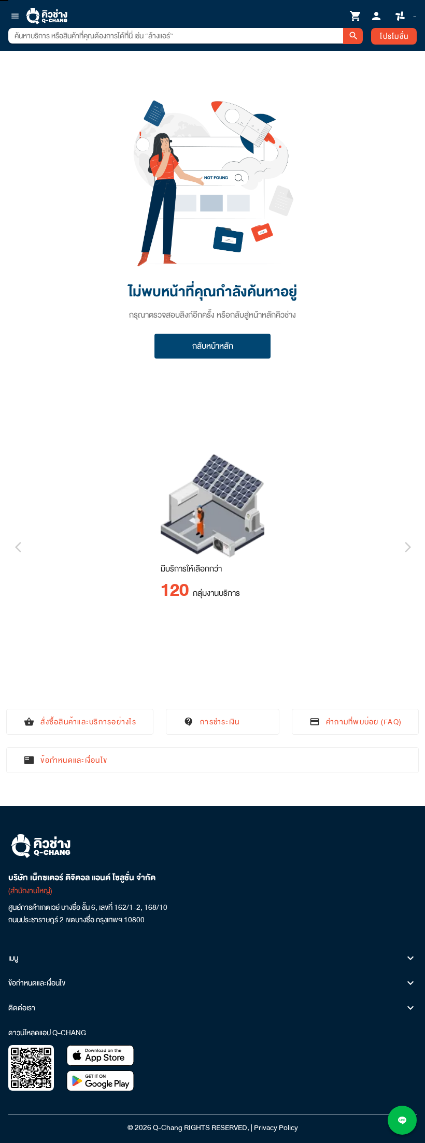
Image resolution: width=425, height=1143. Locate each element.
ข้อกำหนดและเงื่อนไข (36, 983)
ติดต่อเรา (21, 1008)
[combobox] (175, 36)
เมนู (13, 958)
